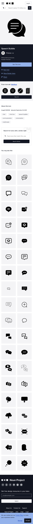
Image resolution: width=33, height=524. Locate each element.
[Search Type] (4, 8)
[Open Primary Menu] (3, 3)
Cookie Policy (19, 515)
